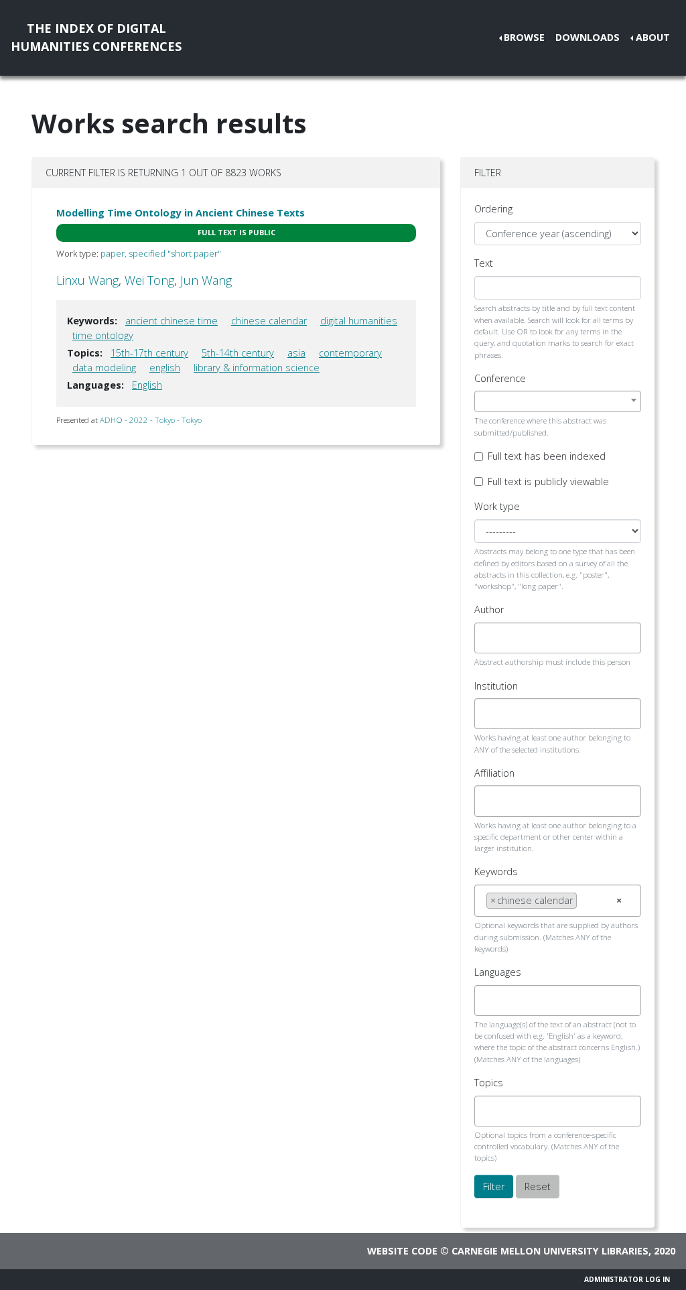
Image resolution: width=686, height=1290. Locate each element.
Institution (496, 686)
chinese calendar (269, 320)
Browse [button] (524, 37)
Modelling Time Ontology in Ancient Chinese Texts (180, 212)
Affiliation (494, 773)
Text (483, 263)
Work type (497, 506)
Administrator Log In (627, 1279)
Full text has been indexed (547, 456)
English (147, 385)
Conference (500, 378)
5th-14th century (238, 352)
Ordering (493, 208)
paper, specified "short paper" (160, 253)
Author (489, 609)
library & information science (257, 367)
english (164, 367)
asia (296, 352)
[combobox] (557, 401)
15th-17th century (149, 352)
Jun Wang (206, 280)
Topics (488, 1082)
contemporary (350, 352)
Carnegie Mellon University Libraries (550, 1250)
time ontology (102, 335)
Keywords (496, 871)
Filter (493, 1186)
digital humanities (358, 320)
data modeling (104, 367)
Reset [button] (538, 1186)
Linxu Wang (87, 280)
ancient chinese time (171, 320)
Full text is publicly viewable (548, 481)
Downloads (587, 37)
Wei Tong (149, 280)
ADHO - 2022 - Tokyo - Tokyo (151, 420)
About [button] (653, 37)
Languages (497, 972)
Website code (402, 1250)
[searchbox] (490, 638)
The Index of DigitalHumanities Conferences (96, 37)
